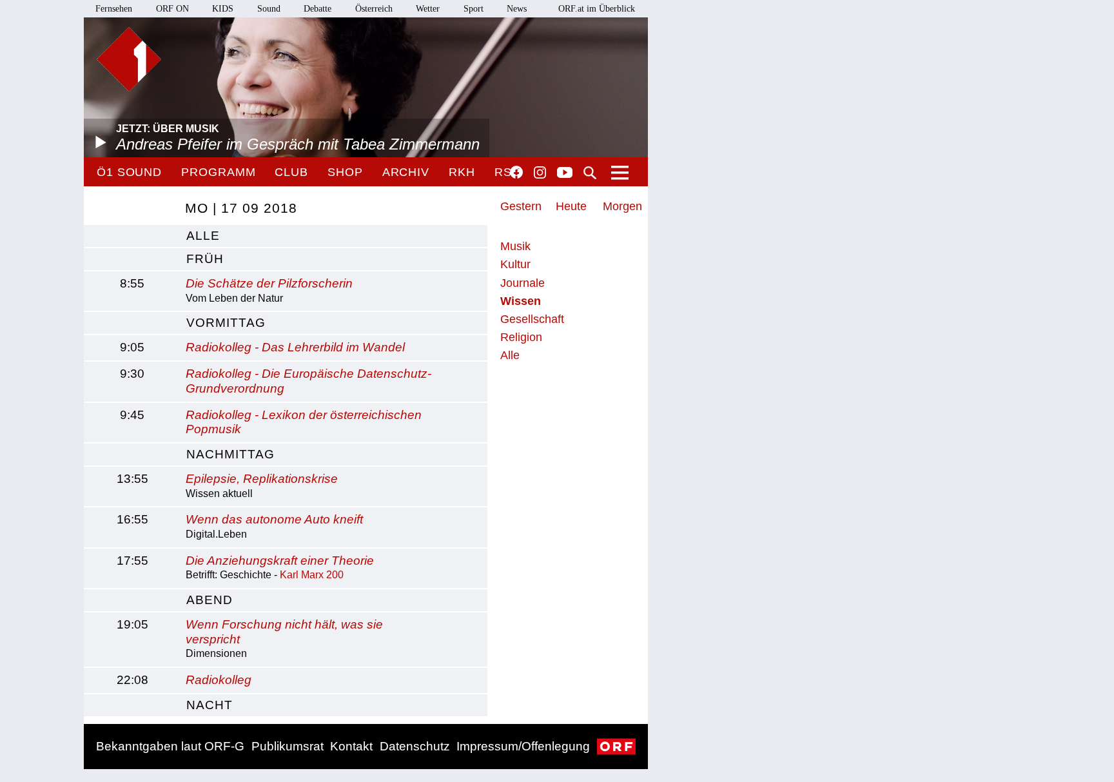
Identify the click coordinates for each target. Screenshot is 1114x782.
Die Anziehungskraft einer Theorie (280, 560)
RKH (462, 172)
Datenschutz (415, 746)
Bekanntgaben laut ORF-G (170, 746)
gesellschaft (532, 319)
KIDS (222, 9)
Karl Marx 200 (312, 574)
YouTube (564, 173)
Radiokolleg (218, 680)
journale (522, 283)
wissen (520, 301)
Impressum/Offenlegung (523, 746)
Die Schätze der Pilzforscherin (269, 283)
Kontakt (351, 746)
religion (521, 337)
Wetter (428, 9)
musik (515, 246)
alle (203, 235)
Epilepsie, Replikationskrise (262, 478)
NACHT (209, 705)
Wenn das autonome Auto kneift (274, 519)
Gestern (521, 206)
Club (291, 172)
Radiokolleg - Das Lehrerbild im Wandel (295, 347)
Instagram (540, 172)
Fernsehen (113, 9)
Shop (345, 172)
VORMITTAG (226, 322)
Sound (268, 9)
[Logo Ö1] (129, 59)
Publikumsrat (287, 746)
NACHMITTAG (230, 454)
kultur (515, 264)
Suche (589, 172)
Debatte (317, 9)
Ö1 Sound (129, 172)
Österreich (374, 9)
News (517, 9)
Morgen (622, 206)
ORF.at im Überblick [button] (596, 9)
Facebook (516, 172)
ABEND (209, 600)
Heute (571, 206)
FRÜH (205, 259)
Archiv (405, 172)
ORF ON (172, 9)
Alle (510, 355)
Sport (474, 9)
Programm (218, 172)
